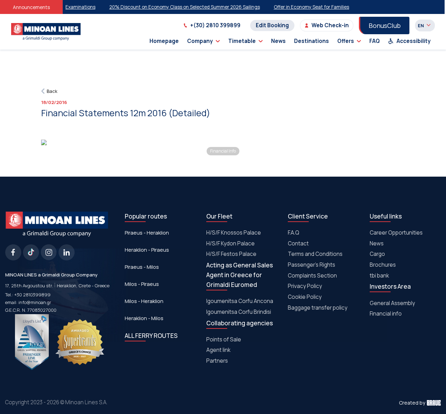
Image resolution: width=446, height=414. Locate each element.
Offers (345, 41)
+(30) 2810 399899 (215, 25)
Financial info (386, 313)
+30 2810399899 (32, 294)
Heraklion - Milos (144, 318)
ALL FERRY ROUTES (151, 336)
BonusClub (385, 25)
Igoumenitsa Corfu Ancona (239, 301)
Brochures (383, 264)
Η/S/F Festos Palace (231, 254)
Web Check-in (330, 25)
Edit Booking (272, 25)
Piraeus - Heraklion (147, 232)
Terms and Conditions (315, 254)
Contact (298, 243)
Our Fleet (219, 216)
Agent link (218, 350)
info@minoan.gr (34, 302)
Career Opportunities (396, 232)
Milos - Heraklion (144, 300)
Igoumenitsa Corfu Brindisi (238, 312)
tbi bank (379, 275)
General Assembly (392, 303)
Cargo (377, 254)
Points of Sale (223, 339)
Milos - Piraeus (142, 283)
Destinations (311, 41)
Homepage (164, 41)
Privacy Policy (305, 286)
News (278, 41)
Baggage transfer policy (317, 307)
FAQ (374, 41)
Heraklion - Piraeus (147, 249)
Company (200, 41)
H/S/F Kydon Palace (230, 243)
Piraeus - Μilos (142, 266)
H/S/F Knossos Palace (233, 232)
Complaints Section (312, 275)
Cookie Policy (305, 297)
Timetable (242, 41)
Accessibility (414, 41)
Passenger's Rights (311, 264)
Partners (217, 360)
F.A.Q (293, 232)
